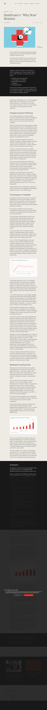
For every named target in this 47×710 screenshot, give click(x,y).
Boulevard (12, 172)
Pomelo (13, 312)
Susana (23, 101)
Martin (11, 101)
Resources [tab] (38, 3)
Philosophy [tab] (20, 3)
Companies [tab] (26, 3)
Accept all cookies (28, 595)
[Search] (42, 3)
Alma (13, 296)
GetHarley (12, 334)
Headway (34, 294)
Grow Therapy (27, 294)
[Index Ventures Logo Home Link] (5, 3)
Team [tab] (16, 3)
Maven (35, 310)
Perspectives (6, 11)
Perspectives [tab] (32, 3)
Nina (15, 101)
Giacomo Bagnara (39, 47)
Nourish (27, 316)
